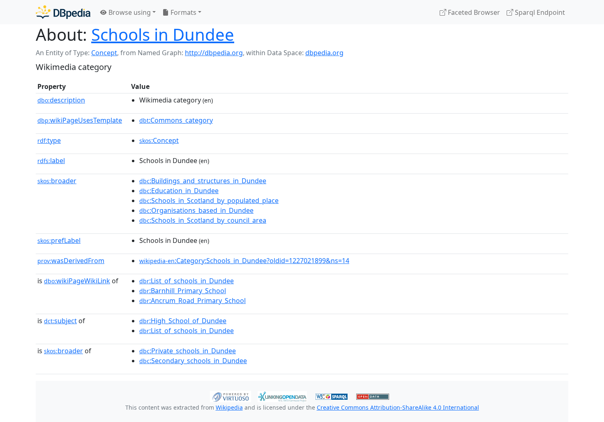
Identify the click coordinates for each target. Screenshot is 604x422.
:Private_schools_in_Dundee (187, 350)
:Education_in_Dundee (179, 190)
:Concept (159, 140)
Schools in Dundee (162, 34)
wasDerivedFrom (70, 260)
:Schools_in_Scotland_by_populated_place (209, 200)
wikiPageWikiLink (77, 280)
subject (60, 320)
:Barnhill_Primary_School (182, 290)
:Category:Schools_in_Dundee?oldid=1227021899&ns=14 (244, 260)
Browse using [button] (129, 12)
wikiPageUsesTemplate (79, 120)
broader (56, 180)
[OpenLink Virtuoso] (230, 395)
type (49, 140)
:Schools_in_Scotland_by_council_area (202, 220)
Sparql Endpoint (539, 12)
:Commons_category (176, 120)
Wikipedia (229, 407)
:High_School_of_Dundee (182, 320)
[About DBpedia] (63, 12)
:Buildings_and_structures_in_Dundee (202, 180)
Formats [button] (182, 12)
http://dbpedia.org (214, 52)
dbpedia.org (324, 52)
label (51, 160)
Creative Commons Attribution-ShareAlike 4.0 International (398, 407)
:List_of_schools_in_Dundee (186, 280)
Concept (104, 52)
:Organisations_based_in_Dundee (196, 210)
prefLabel (59, 240)
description (61, 100)
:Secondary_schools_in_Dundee (193, 360)
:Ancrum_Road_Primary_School (192, 300)
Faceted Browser (473, 12)
